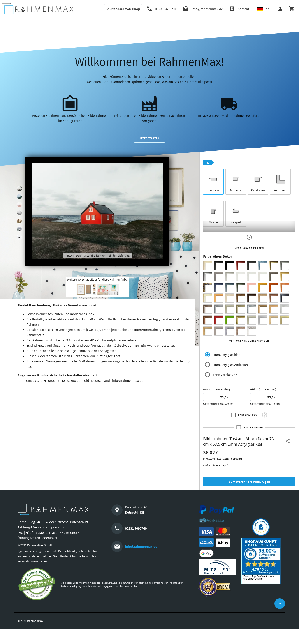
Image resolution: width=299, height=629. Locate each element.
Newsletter (69, 532)
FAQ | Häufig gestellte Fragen (38, 532)
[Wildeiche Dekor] (240, 331)
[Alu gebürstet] (207, 276)
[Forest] (19, 196)
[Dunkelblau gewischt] (218, 287)
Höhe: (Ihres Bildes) (263, 389)
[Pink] (251, 287)
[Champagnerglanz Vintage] (251, 320)
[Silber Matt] (229, 276)
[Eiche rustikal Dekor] (240, 298)
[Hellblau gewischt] (262, 265)
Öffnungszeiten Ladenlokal (37, 537)
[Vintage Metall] (207, 309)
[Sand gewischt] (207, 298)
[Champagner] (229, 309)
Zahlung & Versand (31, 527)
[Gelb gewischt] (262, 287)
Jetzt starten (149, 138)
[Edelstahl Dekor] (262, 320)
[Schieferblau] (229, 287)
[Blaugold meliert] (207, 287)
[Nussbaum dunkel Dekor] (273, 298)
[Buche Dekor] (218, 298)
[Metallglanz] (273, 276)
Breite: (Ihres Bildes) (216, 389)
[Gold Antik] (240, 309)
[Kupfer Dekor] (207, 320)
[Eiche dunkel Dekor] (251, 298)
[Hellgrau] (218, 331)
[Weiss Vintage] (251, 331)
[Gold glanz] (273, 265)
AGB (40, 522)
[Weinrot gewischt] (240, 265)
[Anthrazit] (218, 276)
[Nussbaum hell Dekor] (262, 298)
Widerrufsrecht (57, 522)
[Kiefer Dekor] (273, 309)
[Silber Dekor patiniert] (229, 331)
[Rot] (218, 320)
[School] (19, 229)
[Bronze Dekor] (262, 309)
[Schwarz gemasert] (251, 265)
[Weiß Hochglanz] (251, 276)
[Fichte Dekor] (273, 320)
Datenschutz (79, 522)
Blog (31, 522)
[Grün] (229, 320)
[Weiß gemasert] (262, 276)
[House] (19, 188)
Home (22, 522)
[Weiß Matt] (240, 276)
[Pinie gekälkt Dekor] (284, 309)
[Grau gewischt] (284, 265)
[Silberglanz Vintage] (251, 309)
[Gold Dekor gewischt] (207, 331)
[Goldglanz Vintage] (240, 320)
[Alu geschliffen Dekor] (284, 298)
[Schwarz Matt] (218, 265)
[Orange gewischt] (273, 287)
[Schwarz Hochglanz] (229, 265)
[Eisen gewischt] (218, 309)
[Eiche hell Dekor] (229, 298)
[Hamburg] (19, 221)
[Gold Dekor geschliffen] (284, 320)
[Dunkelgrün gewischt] (240, 287)
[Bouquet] (19, 204)
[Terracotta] (284, 287)
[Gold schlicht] (284, 276)
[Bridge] (19, 213)
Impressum (55, 527)
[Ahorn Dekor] (207, 265)
